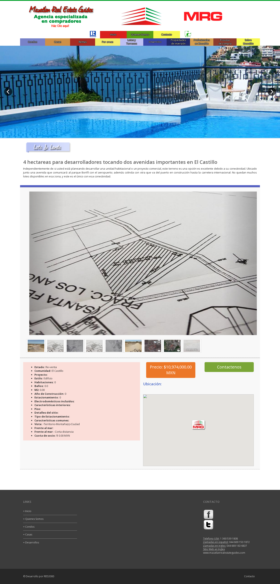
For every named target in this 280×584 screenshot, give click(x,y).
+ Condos (28, 526)
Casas (57, 42)
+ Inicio (27, 511)
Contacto (166, 34)
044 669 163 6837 (237, 546)
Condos (32, 42)
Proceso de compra (225, 41)
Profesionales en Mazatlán (202, 41)
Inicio (113, 34)
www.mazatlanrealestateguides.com (224, 552)
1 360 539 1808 (229, 538)
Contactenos (229, 367)
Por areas (107, 42)
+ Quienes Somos (33, 519)
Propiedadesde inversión (178, 41)
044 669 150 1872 (239, 542)
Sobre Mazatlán (248, 41)
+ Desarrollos (31, 542)
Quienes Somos (140, 34)
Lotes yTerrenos (131, 41)
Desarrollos (155, 41)
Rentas (83, 42)
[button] (46, 263)
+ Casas (27, 534)
